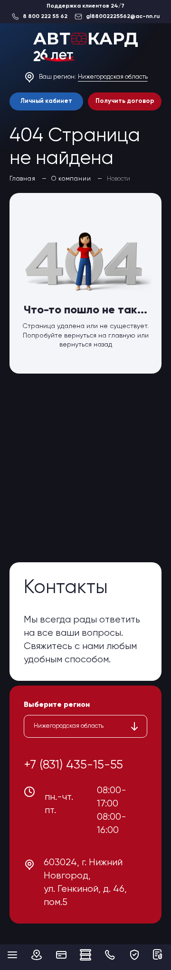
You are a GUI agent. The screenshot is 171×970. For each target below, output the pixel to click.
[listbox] (85, 726)
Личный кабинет (46, 101)
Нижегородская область (113, 77)
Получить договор (124, 101)
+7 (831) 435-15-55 (73, 765)
